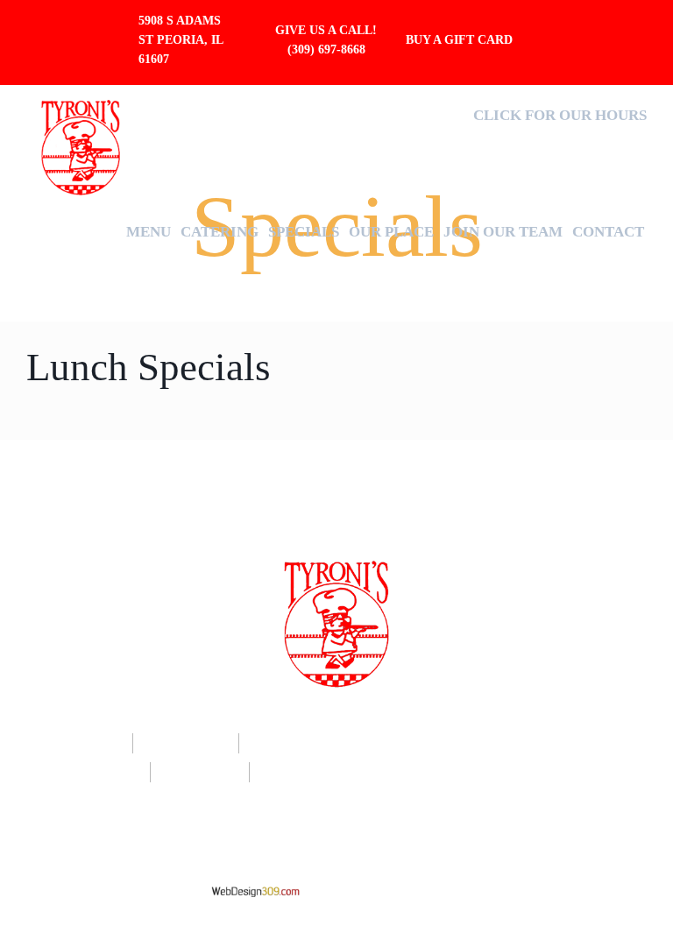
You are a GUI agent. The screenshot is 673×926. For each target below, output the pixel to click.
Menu (148, 231)
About (374, 744)
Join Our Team (503, 231)
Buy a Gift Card (461, 39)
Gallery (197, 773)
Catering (220, 231)
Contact (608, 231)
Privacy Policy (399, 811)
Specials (303, 231)
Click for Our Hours (560, 115)
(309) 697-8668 (326, 49)
